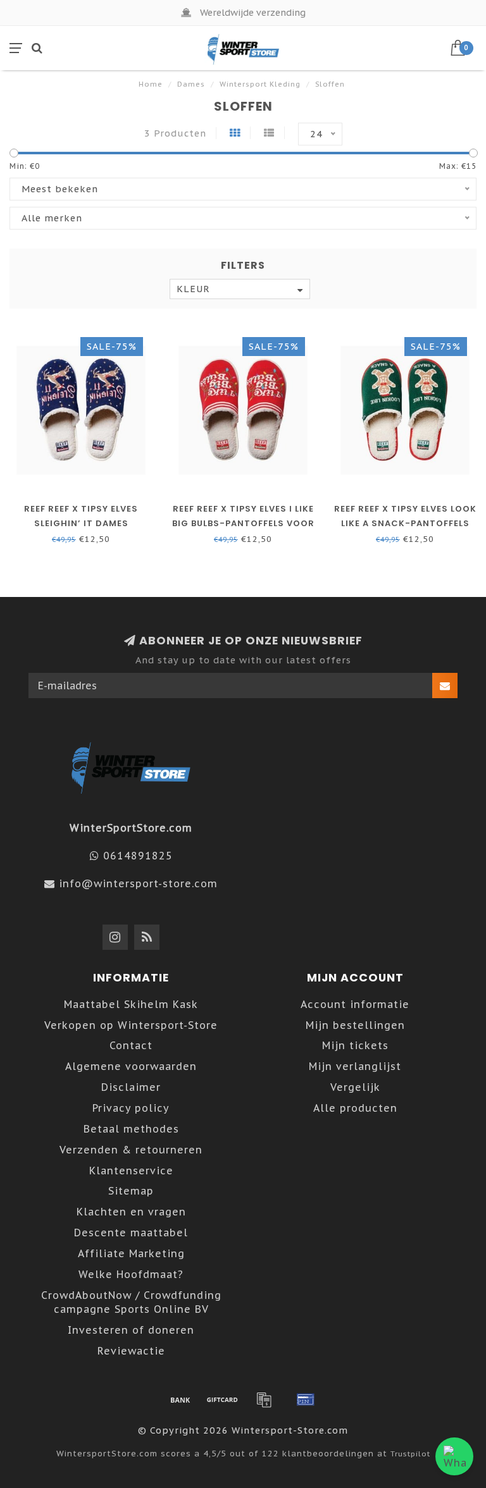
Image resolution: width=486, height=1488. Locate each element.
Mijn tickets (355, 1045)
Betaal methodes (131, 1128)
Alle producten (355, 1108)
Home (151, 84)
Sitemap (131, 1190)
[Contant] (222, 1399)
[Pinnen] (305, 1399)
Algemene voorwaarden (131, 1066)
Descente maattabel (131, 1232)
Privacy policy (131, 1108)
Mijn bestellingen (355, 1025)
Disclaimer (131, 1087)
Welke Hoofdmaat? (131, 1274)
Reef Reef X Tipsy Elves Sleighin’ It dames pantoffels (81, 523)
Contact (131, 1045)
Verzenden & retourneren (130, 1149)
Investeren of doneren (131, 1330)
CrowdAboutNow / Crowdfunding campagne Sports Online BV (131, 1302)
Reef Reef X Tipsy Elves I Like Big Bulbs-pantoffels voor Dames (243, 523)
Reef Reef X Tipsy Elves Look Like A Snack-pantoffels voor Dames (405, 523)
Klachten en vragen (131, 1211)
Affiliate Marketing (131, 1253)
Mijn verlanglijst (355, 1066)
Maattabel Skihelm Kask (131, 1004)
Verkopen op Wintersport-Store (131, 1025)
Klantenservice (131, 1170)
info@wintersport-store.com (138, 883)
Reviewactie (131, 1350)
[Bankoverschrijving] (180, 1399)
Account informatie (355, 1004)
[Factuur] (264, 1399)
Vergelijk (355, 1087)
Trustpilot (410, 1453)
